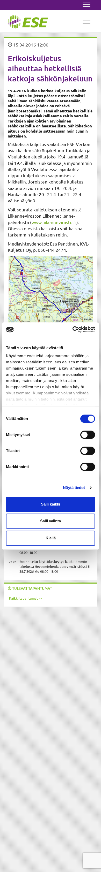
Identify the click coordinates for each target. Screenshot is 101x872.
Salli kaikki (50, 504)
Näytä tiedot (74, 487)
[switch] (87, 435)
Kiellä (51, 538)
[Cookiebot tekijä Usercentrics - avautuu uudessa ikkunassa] (72, 329)
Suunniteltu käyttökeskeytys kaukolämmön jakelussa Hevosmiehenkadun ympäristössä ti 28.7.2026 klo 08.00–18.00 (54, 566)
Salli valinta (50, 521)
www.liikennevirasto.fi (54, 222)
